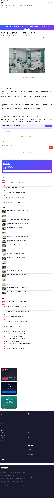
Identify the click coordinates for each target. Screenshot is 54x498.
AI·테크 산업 (30, 455)
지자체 (21, 5)
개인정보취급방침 (16, 472)
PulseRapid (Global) (31, 477)
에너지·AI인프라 (30, 454)
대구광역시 (2, 437)
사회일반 (2, 423)
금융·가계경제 (30, 451)
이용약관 (5, 472)
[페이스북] (43, 38)
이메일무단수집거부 (22, 472)
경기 (28, 424)
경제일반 (29, 415)
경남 (28, 437)
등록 (50, 147)
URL (49, 37)
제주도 (2, 440)
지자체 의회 (2, 417)
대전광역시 (2, 432)
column (35, 5)
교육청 (2, 424)
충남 (28, 434)
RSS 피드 (29, 469)
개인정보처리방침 (30, 473)
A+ (41, 37)
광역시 (17, 5)
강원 (28, 441)
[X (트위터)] (45, 38)
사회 (9, 5)
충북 (28, 432)
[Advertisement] (27, 16)
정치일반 (2, 415)
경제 (6, 5)
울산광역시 (2, 441)
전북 (28, 438)
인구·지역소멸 (30, 452)
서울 (28, 423)
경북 (28, 435)
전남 (28, 440)
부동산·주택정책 (30, 447)
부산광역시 (2, 438)
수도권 (13, 5)
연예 (24, 5)
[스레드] (48, 38)
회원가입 (49, 0)
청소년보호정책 (10, 472)
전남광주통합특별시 (4, 435)
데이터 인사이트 (29, 5)
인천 (28, 426)
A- (36, 37)
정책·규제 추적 (30, 449)
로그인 (52, 0)
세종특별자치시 (3, 434)
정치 (2, 5)
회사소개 (2, 472)
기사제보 (29, 471)
